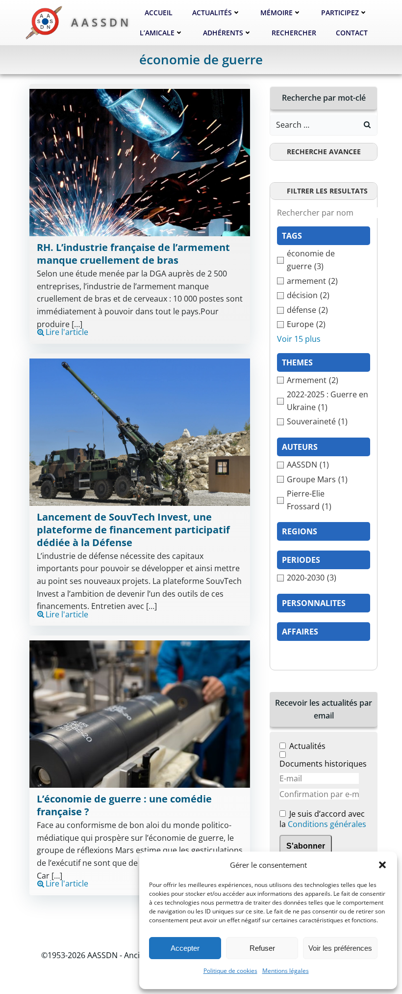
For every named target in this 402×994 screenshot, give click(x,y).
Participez (340, 12)
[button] (382, 865)
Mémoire (276, 12)
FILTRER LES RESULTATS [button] (327, 190)
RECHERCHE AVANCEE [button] (324, 151)
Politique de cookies (230, 970)
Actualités (212, 12)
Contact (352, 32)
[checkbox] (323, 260)
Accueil (159, 12)
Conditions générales (327, 824)
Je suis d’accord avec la (322, 819)
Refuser (262, 948)
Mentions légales (285, 970)
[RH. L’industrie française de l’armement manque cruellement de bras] (139, 162)
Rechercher (294, 32)
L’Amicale (157, 32)
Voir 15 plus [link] (299, 338)
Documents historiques (323, 763)
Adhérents (223, 32)
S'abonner (305, 846)
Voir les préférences (340, 948)
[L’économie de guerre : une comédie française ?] (139, 713)
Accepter (185, 948)
